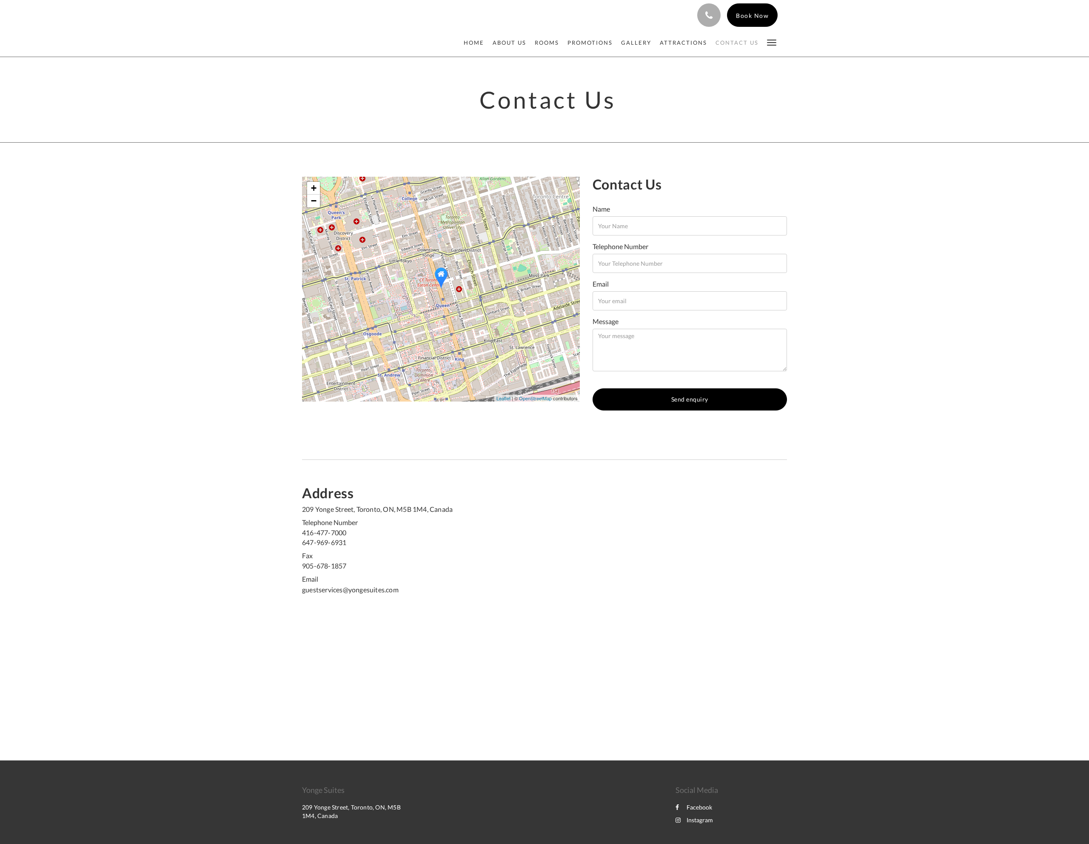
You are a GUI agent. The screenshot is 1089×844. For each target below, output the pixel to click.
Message (606, 321)
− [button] (313, 200)
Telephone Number (620, 246)
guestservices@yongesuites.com (350, 590)
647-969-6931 (324, 542)
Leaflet (503, 398)
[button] (772, 42)
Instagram (700, 820)
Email (601, 284)
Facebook (699, 807)
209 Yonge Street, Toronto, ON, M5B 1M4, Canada (377, 509)
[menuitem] (476, 42)
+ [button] (313, 188)
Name (601, 209)
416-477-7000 (324, 532)
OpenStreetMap (535, 398)
